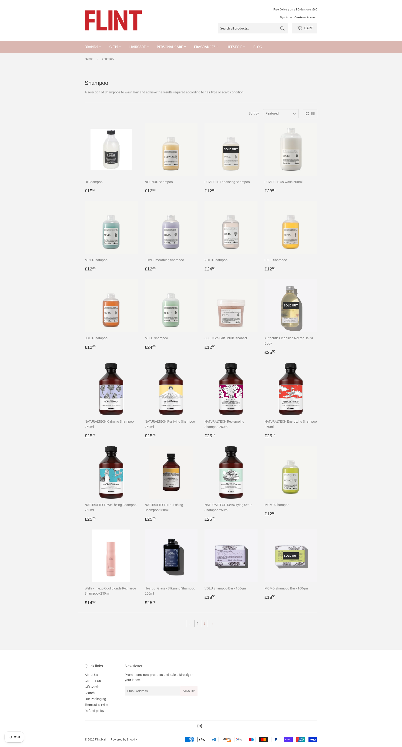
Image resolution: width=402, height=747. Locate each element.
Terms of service (96, 705)
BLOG (257, 47)
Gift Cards (92, 687)
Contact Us (93, 681)
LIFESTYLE (235, 47)
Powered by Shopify (124, 739)
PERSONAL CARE (170, 47)
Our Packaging (95, 699)
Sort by (254, 113)
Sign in (284, 17)
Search (90, 693)
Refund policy (94, 711)
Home (89, 58)
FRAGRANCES (205, 47)
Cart (308, 28)
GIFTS (114, 47)
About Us (91, 675)
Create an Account (306, 17)
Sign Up (188, 691)
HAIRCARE (137, 47)
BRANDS (92, 47)
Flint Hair (101, 739)
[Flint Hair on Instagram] (200, 727)
